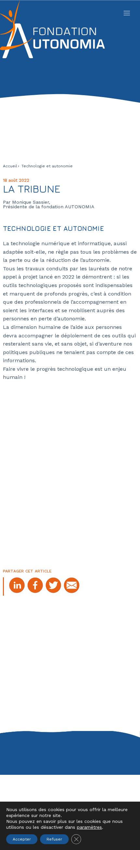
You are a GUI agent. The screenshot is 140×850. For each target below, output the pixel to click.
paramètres (89, 827)
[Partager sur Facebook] (35, 586)
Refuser (54, 839)
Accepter (22, 839)
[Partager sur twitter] (53, 586)
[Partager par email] (71, 586)
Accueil (10, 166)
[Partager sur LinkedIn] (17, 586)
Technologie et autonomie (47, 166)
